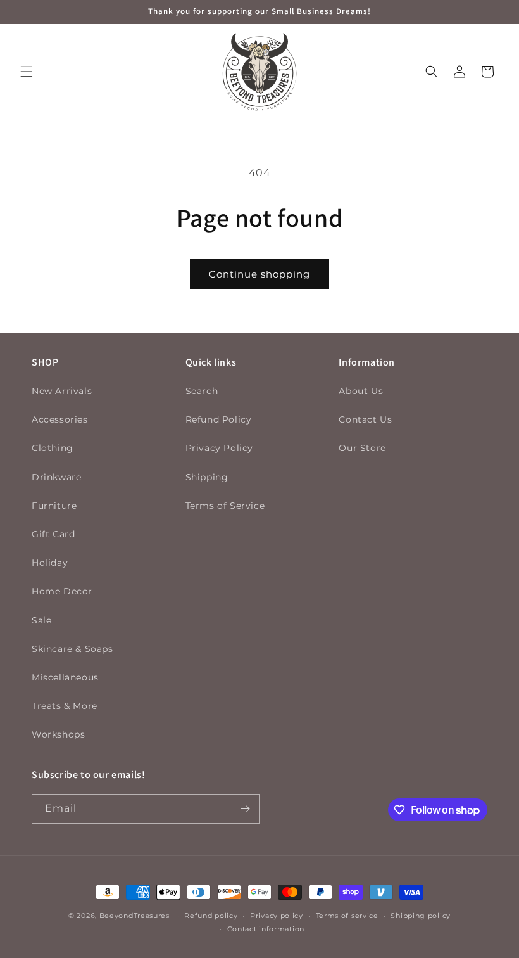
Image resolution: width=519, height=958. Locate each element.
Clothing (52, 448)
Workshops (58, 734)
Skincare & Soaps (72, 649)
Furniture (54, 505)
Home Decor (62, 591)
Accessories (60, 419)
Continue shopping (259, 274)
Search (201, 391)
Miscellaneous (65, 677)
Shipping (206, 477)
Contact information (265, 928)
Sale (41, 620)
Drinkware (56, 477)
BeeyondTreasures (134, 915)
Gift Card (53, 534)
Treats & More (64, 706)
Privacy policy (276, 915)
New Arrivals (62, 391)
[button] (27, 72)
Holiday (50, 562)
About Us (361, 391)
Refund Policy (218, 419)
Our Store (362, 448)
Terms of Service (225, 505)
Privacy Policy (219, 448)
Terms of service (347, 915)
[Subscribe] (245, 809)
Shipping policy (421, 915)
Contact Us (365, 419)
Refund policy (210, 915)
